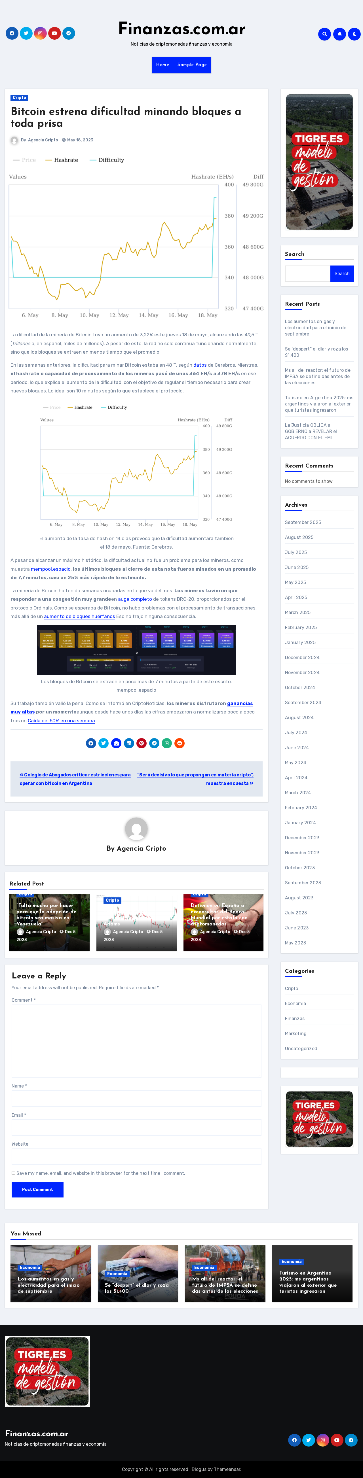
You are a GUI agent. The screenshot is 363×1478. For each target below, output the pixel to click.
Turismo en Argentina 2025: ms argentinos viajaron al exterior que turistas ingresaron (319, 404)
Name (19, 1086)
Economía (295, 1003)
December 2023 (302, 837)
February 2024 (301, 807)
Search (295, 254)
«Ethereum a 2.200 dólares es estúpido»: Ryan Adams (136, 918)
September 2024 (303, 702)
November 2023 (302, 852)
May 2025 (295, 582)
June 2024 (297, 747)
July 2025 (296, 552)
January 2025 (300, 642)
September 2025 (303, 522)
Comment (24, 1000)
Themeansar (227, 1469)
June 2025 (297, 567)
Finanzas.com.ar (182, 30)
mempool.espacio (51, 569)
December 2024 (302, 657)
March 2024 (298, 792)
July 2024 (296, 732)
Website (20, 1144)
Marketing (296, 1033)
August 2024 (299, 717)
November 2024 (302, 672)
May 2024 (296, 762)
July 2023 (296, 913)
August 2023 (299, 898)
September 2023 (303, 882)
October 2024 (300, 687)
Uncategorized (301, 1048)
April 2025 (296, 597)
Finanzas (295, 1018)
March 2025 (298, 612)
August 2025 (299, 537)
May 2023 (295, 943)
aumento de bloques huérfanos (79, 616)
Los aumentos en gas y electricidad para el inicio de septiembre (316, 328)
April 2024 (296, 777)
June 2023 (297, 928)
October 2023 (300, 867)
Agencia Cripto (43, 140)
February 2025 (301, 627)
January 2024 (300, 822)
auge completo (135, 599)
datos (200, 365)
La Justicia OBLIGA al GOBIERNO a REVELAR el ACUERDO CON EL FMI (311, 431)
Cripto (19, 97)
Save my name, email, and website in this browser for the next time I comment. (100, 1173)
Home (162, 65)
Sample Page (192, 65)
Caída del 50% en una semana (61, 720)
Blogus (199, 1469)
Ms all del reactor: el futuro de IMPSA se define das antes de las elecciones (318, 376)
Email (19, 1115)
